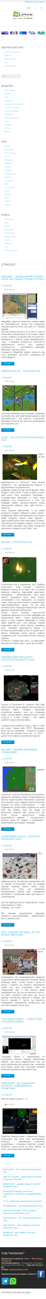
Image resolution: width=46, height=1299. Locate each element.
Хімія (6, 223)
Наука (6, 240)
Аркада (7, 146)
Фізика (7, 226)
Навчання (8, 243)
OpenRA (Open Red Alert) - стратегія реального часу (18, 658)
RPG (6, 184)
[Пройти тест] (32, 32)
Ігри (6, 62)
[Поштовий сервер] (23, 32)
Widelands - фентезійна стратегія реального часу (19, 1233)
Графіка (7, 94)
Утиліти (7, 205)
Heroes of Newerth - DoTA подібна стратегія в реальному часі (19, 1211)
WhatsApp (36, 1258)
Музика (7, 167)
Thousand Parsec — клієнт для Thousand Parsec (21, 1020)
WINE (6, 132)
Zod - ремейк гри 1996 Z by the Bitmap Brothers (20, 933)
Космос (7, 194)
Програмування (11, 250)
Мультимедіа (9, 90)
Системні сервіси (11, 111)
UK (29, 8)
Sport (6, 198)
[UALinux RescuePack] (41, 32)
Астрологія (9, 219)
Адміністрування (11, 118)
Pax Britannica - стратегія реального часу (23, 1206)
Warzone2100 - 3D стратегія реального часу (22, 1219)
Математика (9, 233)
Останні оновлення (12, 52)
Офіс (6, 97)
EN (41, 8)
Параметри (9, 114)
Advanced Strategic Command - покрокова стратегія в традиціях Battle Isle (22, 1194)
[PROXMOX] (14, 32)
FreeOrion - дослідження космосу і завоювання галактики (18, 1086)
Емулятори (9, 150)
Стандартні (9, 101)
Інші (6, 121)
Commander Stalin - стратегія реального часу (20, 837)
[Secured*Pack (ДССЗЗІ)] (4, 32)
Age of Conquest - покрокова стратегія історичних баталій (22, 1177)
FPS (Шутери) (10, 153)
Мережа (7, 125)
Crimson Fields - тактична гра (20, 371)
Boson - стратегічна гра (16, 542)
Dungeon (8, 170)
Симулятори (9, 188)
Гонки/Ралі (9, 181)
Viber (27, 1258)
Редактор (8, 177)
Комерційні (9, 160)
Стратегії (8, 201)
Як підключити (10, 66)
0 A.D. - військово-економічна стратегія (22, 1201)
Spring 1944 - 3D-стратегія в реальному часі (22, 1170)
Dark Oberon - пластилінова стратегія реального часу (21, 1226)
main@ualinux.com (18, 1269)
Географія (8, 230)
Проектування (10, 237)
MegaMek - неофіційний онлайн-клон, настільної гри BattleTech (22, 278)
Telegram (6, 1261)
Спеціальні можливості (14, 104)
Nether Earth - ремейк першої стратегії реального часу (22, 1185)
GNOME (7, 128)
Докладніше (8, 363)
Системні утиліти (11, 108)
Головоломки (10, 174)
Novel (6, 191)
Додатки (8, 55)
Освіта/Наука (10, 59)
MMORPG (8, 163)
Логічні (7, 156)
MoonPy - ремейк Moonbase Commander (19, 751)
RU (35, 8)
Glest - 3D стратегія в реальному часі (22, 438)
